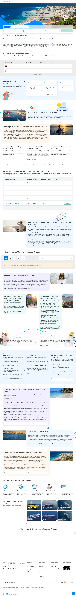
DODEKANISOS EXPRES (64, 507)
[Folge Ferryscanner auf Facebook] (3, 568)
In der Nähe (49, 38)
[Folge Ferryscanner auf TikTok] (8, 568)
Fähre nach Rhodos (23, 473)
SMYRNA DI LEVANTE (33, 507)
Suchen (67, 30)
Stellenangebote (42, 568)
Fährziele (28, 568)
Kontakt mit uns (53, 566)
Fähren (28, 571)
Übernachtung (43, 38)
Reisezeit (21, 38)
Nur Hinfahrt (7, 26)
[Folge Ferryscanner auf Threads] (15, 568)
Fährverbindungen (8, 35)
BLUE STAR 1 (46, 518)
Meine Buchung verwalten (55, 564)
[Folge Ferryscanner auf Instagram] (5, 568)
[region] (38, 545)
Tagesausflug (36, 38)
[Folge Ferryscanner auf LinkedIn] (10, 568)
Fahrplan (16, 38)
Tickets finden (67, 66)
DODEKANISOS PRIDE (63, 518)
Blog (27, 564)
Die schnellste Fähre (28, 38)
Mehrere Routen (24, 26)
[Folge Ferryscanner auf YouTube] (13, 568)
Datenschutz (41, 574)
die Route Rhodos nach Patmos (36, 158)
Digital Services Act (42, 576)
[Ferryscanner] (7, 1)
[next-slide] (25, 258)
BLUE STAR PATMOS (48, 507)
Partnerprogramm (42, 569)
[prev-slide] (3, 258)
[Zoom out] (74, 534)
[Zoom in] (74, 532)
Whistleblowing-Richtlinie (43, 573)
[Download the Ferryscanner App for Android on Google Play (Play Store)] (66, 569)
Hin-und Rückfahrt (15, 26)
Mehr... (53, 38)
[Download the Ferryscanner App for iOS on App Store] (66, 567)
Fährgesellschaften (30, 569)
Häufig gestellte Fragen (55, 568)
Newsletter (41, 566)
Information (5, 38)
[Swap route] (23, 31)
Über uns (40, 564)
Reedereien (11, 38)
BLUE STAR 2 (31, 518)
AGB (39, 571)
